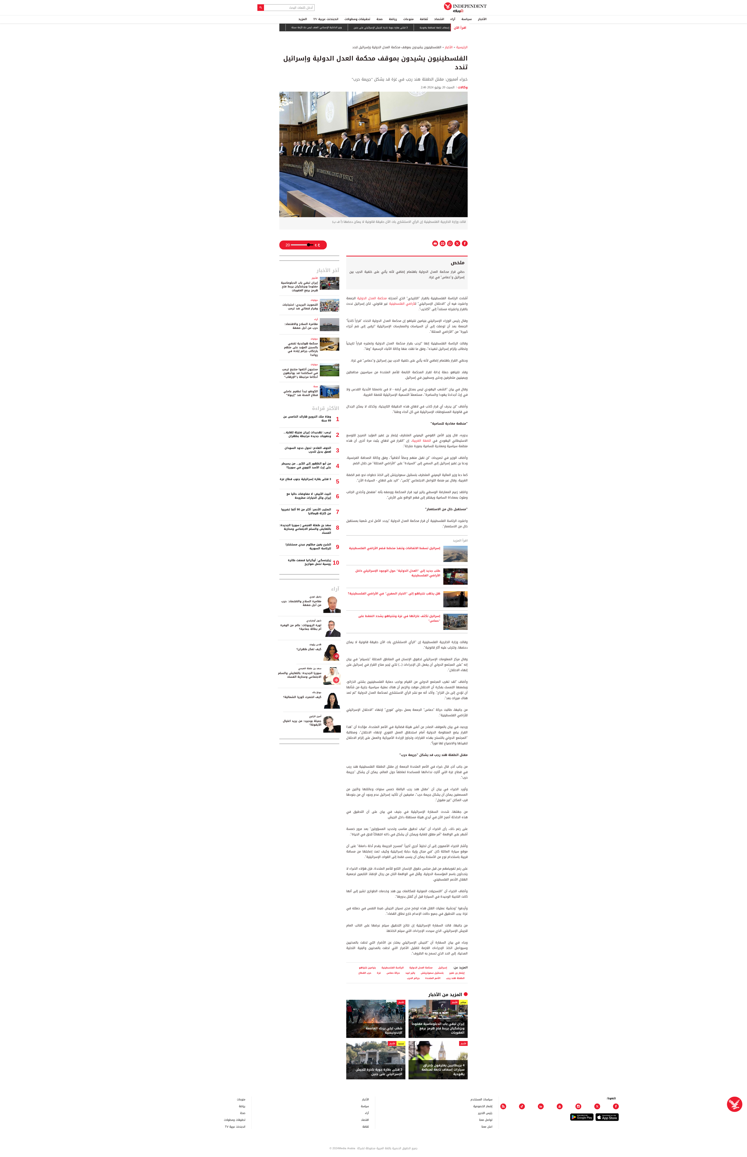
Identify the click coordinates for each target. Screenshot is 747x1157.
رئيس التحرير (485, 1112)
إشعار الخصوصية (482, 1106)
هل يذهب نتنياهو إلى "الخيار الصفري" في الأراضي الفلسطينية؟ (394, 593)
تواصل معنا (485, 1119)
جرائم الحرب (413, 978)
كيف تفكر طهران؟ (308, 649)
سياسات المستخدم (481, 1099)
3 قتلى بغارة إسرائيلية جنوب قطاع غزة (295, 27)
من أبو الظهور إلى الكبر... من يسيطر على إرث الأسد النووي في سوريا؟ (306, 465)
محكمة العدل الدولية (372, 298)
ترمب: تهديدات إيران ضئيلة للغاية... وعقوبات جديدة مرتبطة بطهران (307, 434)
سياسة (466, 19)
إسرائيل (442, 967)
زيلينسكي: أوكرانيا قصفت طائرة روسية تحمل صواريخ (309, 562)
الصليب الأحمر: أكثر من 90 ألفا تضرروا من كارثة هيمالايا (306, 511)
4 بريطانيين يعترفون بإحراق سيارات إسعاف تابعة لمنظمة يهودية (443, 1069)
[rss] (503, 1106)
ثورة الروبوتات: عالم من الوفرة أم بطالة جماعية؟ (300, 627)
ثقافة (424, 19)
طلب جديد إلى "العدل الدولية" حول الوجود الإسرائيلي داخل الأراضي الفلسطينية (397, 573)
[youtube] (560, 1106)
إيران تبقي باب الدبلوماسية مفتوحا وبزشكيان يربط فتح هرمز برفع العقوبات (438, 1028)
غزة (379, 973)
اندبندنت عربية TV (325, 19)
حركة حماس (393, 973)
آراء (452, 19)
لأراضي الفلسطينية (402, 304)
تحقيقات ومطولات (357, 19)
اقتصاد (439, 19)
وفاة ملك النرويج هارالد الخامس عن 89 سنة (307, 418)
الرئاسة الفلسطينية (392, 967)
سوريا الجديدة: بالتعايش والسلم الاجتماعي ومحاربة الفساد (299, 675)
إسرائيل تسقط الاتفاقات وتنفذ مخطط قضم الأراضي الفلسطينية (394, 548)
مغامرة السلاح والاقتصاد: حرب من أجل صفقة (301, 326)
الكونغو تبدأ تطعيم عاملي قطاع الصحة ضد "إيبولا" (300, 393)
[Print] (435, 243)
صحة (379, 19)
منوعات (408, 19)
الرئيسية (462, 47)
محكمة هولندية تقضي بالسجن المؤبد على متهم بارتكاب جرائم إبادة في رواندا (301, 349)
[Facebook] (616, 1106)
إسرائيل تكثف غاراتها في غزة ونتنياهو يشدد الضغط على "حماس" (399, 618)
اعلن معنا (486, 1126)
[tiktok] (522, 1106)
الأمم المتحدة (432, 978)
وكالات (463, 87)
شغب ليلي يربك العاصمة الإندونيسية (384, 1030)
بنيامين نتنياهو (367, 967)
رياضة (393, 19)
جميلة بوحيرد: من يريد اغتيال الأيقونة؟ (302, 723)
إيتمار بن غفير (457, 973)
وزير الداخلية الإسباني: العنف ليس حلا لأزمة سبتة (352, 27)
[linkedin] (541, 1106)
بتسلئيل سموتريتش (432, 973)
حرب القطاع (365, 973)
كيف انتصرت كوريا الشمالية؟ (302, 697)
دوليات (314, 300)
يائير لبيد (410, 973)
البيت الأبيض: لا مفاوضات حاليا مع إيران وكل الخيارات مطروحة (309, 495)
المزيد (302, 19)
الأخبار (482, 19)
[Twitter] (597, 1106)
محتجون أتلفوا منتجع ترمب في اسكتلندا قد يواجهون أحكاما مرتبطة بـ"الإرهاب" (300, 373)
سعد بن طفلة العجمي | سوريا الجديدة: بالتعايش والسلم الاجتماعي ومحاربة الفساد (305, 529)
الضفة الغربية (421, 441)
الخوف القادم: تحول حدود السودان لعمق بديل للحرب (308, 450)
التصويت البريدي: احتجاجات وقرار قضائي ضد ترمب (300, 306)
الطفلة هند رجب (455, 978)
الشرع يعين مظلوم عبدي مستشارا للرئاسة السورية (308, 546)
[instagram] (578, 1106)
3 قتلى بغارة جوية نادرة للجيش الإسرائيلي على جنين (416, 27)
